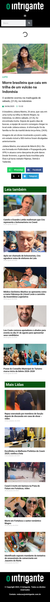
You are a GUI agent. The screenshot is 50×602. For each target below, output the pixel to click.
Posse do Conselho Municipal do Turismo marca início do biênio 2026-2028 (22, 369)
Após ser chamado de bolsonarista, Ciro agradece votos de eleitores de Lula (21, 257)
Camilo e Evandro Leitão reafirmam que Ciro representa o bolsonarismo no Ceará (24, 220)
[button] (25, 15)
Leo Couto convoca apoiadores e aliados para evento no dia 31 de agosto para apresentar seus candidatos (24, 332)
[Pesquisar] (29, 23)
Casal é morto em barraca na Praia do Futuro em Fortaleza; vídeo (22, 487)
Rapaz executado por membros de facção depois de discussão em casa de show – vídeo (24, 416)
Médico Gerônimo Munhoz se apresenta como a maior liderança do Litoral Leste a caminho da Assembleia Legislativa (24, 294)
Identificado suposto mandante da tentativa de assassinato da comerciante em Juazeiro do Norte (25, 558)
